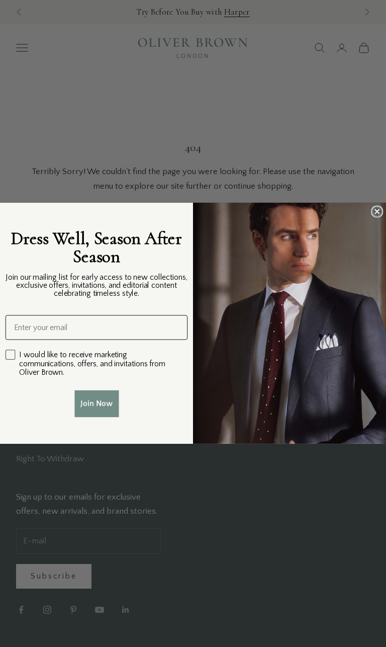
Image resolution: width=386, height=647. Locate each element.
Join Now (96, 404)
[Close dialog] (377, 212)
